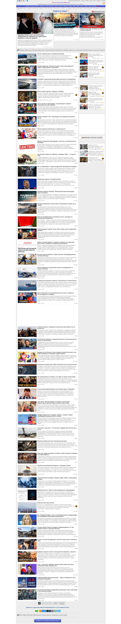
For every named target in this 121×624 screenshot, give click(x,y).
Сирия (85, 6)
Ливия (65, 615)
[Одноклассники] (40, 611)
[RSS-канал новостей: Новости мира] (68, 11)
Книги (94, 0)
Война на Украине (27, 8)
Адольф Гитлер (98, 50)
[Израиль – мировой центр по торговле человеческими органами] (84, 70)
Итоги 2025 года (48, 8)
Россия (56, 6)
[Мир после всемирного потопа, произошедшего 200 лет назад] (84, 58)
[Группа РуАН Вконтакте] (17, 1)
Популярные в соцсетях (99, 8)
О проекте (99, 0)
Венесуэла (28, 50)
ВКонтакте (94, 137)
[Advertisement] (47, 315)
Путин (60, 6)
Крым (70, 6)
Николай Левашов (87, 8)
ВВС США (26, 615)
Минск (21, 615)
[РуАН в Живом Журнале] (25, 1)
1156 (55, 603)
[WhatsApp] (55, 611)
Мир (90, 6)
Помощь (94, 6)
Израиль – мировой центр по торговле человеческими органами (94, 68)
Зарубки (87, 0)
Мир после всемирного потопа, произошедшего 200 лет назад (95, 55)
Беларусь (22, 50)
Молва (91, 0)
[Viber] (52, 611)
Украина (66, 6)
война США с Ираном (38, 8)
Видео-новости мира (99, 11)
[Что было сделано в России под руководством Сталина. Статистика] (84, 102)
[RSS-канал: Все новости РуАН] (104, 3)
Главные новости (35, 6)
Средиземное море (57, 615)
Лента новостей (49, 6)
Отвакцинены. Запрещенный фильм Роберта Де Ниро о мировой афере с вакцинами (95, 153)
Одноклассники (86, 137)
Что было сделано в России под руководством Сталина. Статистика (95, 100)
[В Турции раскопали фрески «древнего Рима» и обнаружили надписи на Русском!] (84, 90)
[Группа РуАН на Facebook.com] (19, 1)
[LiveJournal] (50, 611)
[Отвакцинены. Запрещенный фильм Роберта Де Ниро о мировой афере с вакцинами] (84, 155)
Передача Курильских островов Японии (43, 50)
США (81, 6)
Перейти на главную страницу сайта (47, 620)
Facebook (99, 137)
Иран (31, 615)
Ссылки (82, 0)
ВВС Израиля (37, 615)
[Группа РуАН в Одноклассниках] (21, 1)
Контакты (103, 0)
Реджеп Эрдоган (46, 615)
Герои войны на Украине (59, 8)
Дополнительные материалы (74, 0)
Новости (42, 6)
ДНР (74, 6)
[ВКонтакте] (43, 611)
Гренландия (68, 8)
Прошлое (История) (77, 8)
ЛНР (78, 6)
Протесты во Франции (76, 50)
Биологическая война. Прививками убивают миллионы (94, 74)
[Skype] (59, 611)
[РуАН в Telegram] (27, 1)
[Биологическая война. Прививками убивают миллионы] (84, 77)
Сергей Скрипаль (88, 50)
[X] (47, 611)
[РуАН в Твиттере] (23, 1)
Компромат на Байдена (62, 50)
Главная (27, 6)
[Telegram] (57, 611)
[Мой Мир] (45, 611)
